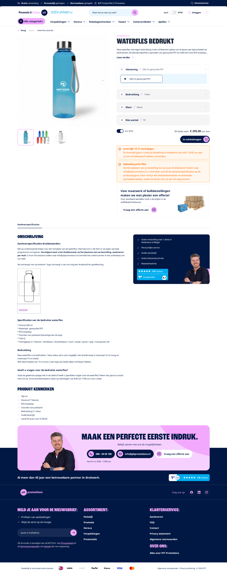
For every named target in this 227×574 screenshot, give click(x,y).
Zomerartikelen (142, 21)
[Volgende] (102, 81)
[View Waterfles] (25, 137)
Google (47, 546)
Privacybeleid (67, 543)
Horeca (78, 21)
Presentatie (90, 539)
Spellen (162, 21)
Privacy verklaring (187, 568)
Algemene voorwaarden (163, 539)
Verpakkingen (58, 21)
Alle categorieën (33, 21)
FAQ (152, 522)
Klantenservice (201, 3)
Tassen (122, 21)
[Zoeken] (135, 12)
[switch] (173, 12)
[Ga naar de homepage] (45, 12)
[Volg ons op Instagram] (206, 492)
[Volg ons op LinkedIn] (199, 492)
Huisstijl (88, 516)
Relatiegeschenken (100, 21)
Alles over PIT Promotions (164, 552)
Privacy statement (160, 533)
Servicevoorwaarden (29, 546)
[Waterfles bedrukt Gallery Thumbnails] (43, 137)
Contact (154, 527)
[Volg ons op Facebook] (191, 492)
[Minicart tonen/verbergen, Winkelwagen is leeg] (206, 12)
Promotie (89, 522)
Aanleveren (156, 516)
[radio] (142, 79)
